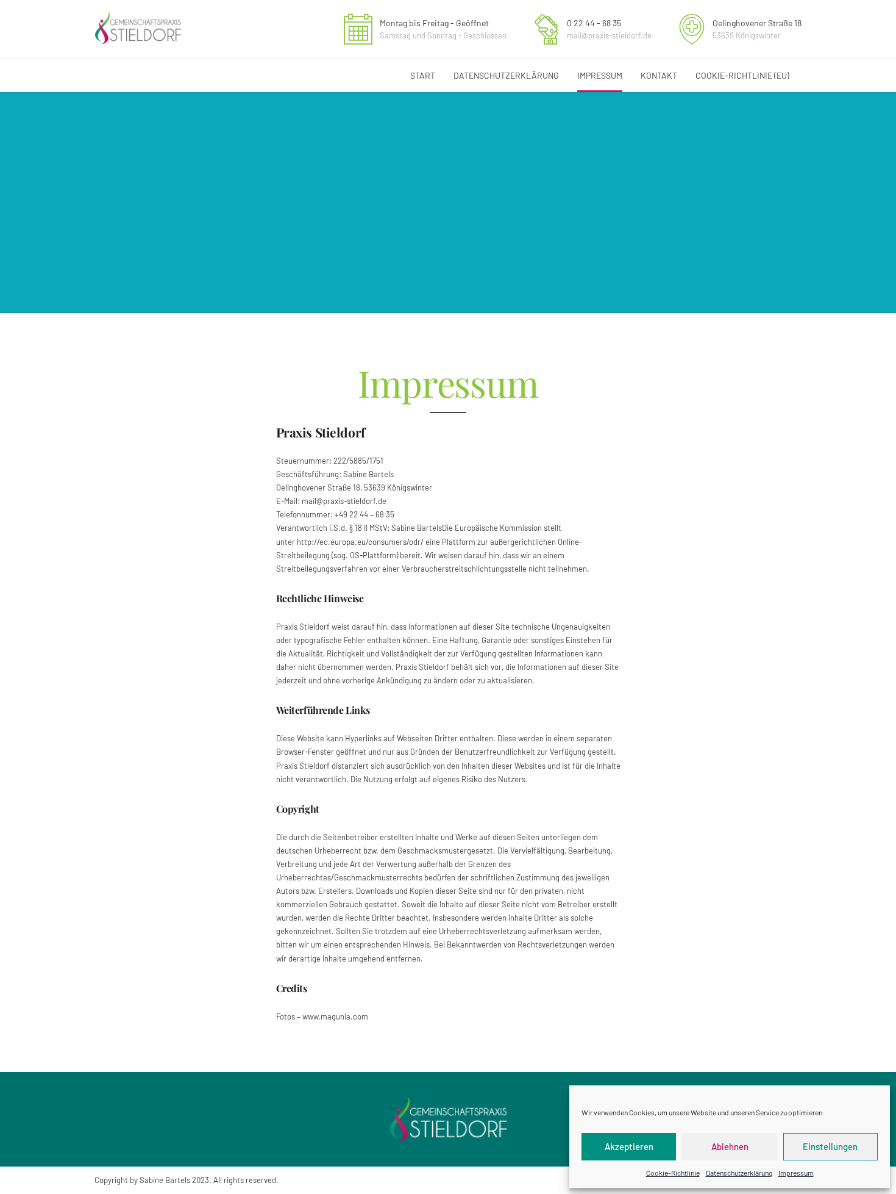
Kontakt (659, 75)
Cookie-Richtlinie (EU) (742, 75)
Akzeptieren (629, 1146)
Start (422, 75)
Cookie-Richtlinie (673, 1172)
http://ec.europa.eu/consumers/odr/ (360, 542)
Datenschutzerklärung (739, 1172)
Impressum (796, 1172)
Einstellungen (830, 1146)
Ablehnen (729, 1146)
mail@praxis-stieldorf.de (344, 501)
